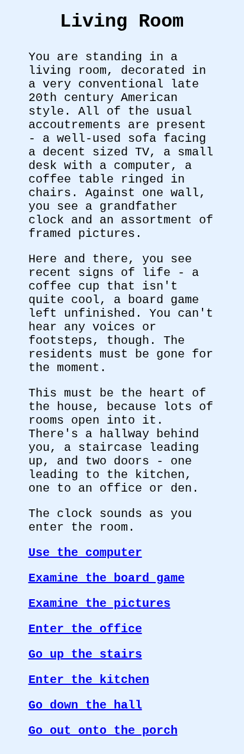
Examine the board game (106, 578)
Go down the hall (85, 705)
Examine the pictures (99, 603)
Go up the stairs (85, 654)
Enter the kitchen (88, 680)
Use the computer (85, 553)
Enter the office (85, 629)
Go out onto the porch (103, 730)
